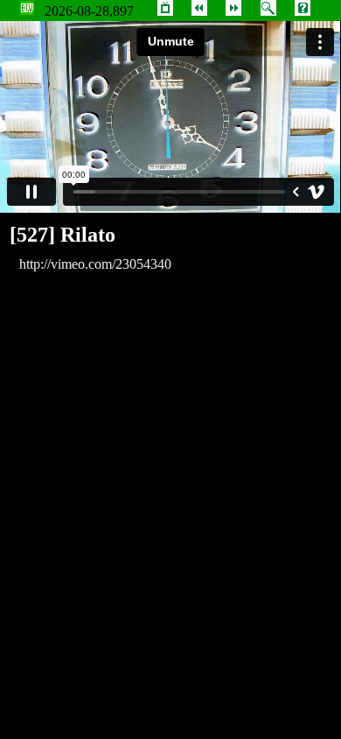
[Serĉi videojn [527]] (268, 11)
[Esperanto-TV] (165, 11)
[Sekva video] (233, 11)
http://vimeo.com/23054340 (95, 264)
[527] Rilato (62, 234)
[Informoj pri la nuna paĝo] (302, 11)
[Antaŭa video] (199, 11)
